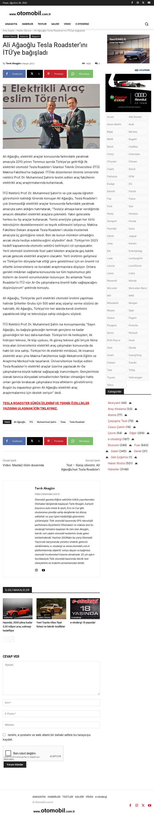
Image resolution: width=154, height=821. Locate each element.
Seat (109, 347)
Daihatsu (112, 176)
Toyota (111, 377)
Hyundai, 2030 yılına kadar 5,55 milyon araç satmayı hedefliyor (17, 626)
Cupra (110, 168)
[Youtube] (149, 3)
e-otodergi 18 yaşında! (82, 622)
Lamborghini (136, 258)
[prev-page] (5, 639)
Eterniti (111, 191)
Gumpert (112, 221)
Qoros (110, 332)
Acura (110, 116)
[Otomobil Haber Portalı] (30, 13)
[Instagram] (138, 3)
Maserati (112, 280)
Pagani (133, 317)
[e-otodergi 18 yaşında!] (85, 608)
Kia (109, 250)
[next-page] (11, 639)
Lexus (110, 273)
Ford (109, 206)
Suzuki (133, 362)
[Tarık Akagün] (19, 529)
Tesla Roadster (77, 421)
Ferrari (132, 191)
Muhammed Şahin (46, 421)
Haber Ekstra (24, 30)
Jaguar (133, 235)
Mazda (133, 280)
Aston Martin (114, 124)
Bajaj (110, 131)
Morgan (133, 302)
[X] (143, 3)
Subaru (111, 362)
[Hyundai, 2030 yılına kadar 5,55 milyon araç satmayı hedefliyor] (17, 608)
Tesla (63, 421)
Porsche (133, 325)
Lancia (111, 265)
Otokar (111, 317)
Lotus (132, 273)
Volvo (110, 384)
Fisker (132, 198)
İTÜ (31, 421)
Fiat (109, 198)
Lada (110, 258)
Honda (132, 221)
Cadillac (133, 146)
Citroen (133, 161)
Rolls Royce (113, 340)
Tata (109, 369)
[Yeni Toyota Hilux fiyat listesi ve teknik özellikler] (51, 608)
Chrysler (112, 161)
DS (130, 183)
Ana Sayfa (8, 30)
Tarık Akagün (13, 63)
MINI (131, 295)
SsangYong (135, 355)
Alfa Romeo (135, 116)
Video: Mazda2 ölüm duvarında (23, 465)
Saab (132, 340)
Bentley (133, 131)
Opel (131, 310)
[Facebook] (132, 3)
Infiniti (110, 235)
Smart (110, 355)
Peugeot (112, 325)
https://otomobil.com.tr (47, 494)
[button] (146, 24)
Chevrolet (134, 154)
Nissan (111, 310)
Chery (110, 154)
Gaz (131, 206)
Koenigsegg (135, 250)
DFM (131, 176)
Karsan (133, 243)
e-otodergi (76, 617)
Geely (110, 213)
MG (109, 295)
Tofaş (132, 369)
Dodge (110, 183)
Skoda (132, 347)
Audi (131, 124)
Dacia (132, 168)
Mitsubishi (113, 302)
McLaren (112, 288)
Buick (110, 146)
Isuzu (132, 228)
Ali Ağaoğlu (19, 421)
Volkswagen (135, 377)
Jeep (110, 243)
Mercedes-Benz (138, 288)
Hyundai (112, 228)
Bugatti (133, 139)
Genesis (133, 213)
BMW (110, 139)
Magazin (36, 36)
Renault (133, 332)
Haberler (24, 36)
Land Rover (135, 265)
